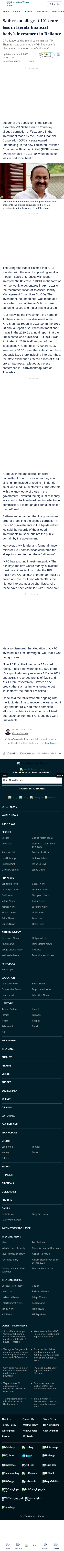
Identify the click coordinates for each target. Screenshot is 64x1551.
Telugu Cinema (39, 1313)
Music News (8, 960)
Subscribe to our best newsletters (32, 785)
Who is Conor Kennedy (13, 1264)
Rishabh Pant (8, 880)
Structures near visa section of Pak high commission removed (45, 1402)
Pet (3, 1048)
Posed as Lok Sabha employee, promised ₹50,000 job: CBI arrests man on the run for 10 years (46, 1371)
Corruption (12, 753)
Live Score (7, 860)
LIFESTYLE (7, 1020)
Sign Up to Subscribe (32, 802)
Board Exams (38, 1000)
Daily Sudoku (8, 1230)
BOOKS (6, 1183)
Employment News (41, 1005)
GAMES (6, 1225)
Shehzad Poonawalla (42, 1285)
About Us (6, 1435)
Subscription (8, 1447)
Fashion (5, 1031)
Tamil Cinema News (42, 960)
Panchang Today (10, 1276)
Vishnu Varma (13, 61)
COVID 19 (7, 1216)
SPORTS (6, 1157)
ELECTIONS (8, 1199)
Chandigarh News (11, 906)
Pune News (37, 934)
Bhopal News (38, 900)
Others (5, 1174)
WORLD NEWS (10, 831)
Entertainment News (12, 1319)
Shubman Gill (8, 869)
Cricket (28, 11)
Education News (40, 1011)
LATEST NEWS (9, 823)
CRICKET (6, 848)
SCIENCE (6, 1115)
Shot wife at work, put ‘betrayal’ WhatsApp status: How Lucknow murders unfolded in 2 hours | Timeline (14, 1352)
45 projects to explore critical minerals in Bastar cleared (14, 1417)
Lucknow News (40, 923)
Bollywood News (10, 954)
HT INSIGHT (8, 1191)
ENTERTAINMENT (11, 949)
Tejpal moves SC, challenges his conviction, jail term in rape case (14, 1403)
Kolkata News (8, 923)
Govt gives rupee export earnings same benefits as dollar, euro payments (15, 1388)
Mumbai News (9, 929)
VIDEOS (6, 1090)
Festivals (36, 1031)
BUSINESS (7, 1073)
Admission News (10, 1000)
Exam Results (8, 1011)
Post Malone (38, 1259)
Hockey (5, 1169)
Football (36, 1163)
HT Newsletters (51, 1441)
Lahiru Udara (38, 886)
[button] (4, 4)
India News (42, 11)
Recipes (36, 1037)
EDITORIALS (8, 1132)
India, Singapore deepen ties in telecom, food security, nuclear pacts (46, 1418)
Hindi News (38, 1325)
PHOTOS (6, 1082)
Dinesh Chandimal (11, 886)
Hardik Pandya (9, 874)
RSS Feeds (27, 1453)
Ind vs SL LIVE (39, 880)
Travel (35, 1043)
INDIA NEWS (9, 840)
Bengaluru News (10, 900)
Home (6, 11)
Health (5, 1037)
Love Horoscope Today (13, 1270)
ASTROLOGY (8, 980)
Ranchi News (8, 940)
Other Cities (38, 940)
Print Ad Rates (29, 1447)
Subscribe (54, 4)
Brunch (35, 1025)
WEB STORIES (9, 1057)
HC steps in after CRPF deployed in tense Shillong (46, 1386)
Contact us (28, 1435)
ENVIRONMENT (10, 1107)
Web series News (10, 971)
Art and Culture (9, 1025)
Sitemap (6, 1453)
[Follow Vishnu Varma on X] (24, 60)
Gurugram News (40, 911)
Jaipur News (38, 917)
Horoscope (7, 986)
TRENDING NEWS (11, 1253)
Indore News (8, 917)
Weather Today (30, 1441)
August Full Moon (41, 1270)
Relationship (8, 1043)
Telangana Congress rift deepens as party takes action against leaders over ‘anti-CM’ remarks (15, 1369)
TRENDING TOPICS (12, 1296)
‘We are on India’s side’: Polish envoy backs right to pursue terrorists (46, 1350)
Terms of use (49, 1435)
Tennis (35, 1169)
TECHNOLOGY (9, 1149)
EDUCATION (8, 994)
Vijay (4, 1259)
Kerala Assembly (27, 753)
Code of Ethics (50, 1447)
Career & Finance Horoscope (46, 1264)
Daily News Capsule (13, 793)
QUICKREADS (9, 1208)
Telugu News (8, 1325)
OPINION (7, 1124)
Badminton (7, 1163)
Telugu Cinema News (12, 966)
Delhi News (7, 911)
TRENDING (7, 1065)
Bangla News (38, 1319)
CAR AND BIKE (10, 1140)
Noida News (38, 929)
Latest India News (14, 1341)
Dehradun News (40, 906)
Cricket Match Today (42, 854)
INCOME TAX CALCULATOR (16, 1244)
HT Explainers (39, 1331)
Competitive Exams (11, 1005)
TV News (36, 966)
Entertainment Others (43, 971)
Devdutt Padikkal (40, 869)
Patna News (8, 934)
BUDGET (6, 1099)
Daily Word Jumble (11, 1236)
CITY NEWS (8, 894)
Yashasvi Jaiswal (40, 874)
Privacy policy (9, 1441)
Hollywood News (40, 954)
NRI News (7, 1331)
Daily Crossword (40, 1230)
